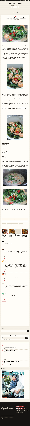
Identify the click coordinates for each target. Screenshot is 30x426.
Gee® (5, 273)
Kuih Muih (20, 10)
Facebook (2, 416)
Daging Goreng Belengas (7, 364)
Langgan (27, 337)
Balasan (5, 245)
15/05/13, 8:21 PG (6, 274)
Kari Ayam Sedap (6, 358)
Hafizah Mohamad (6, 249)
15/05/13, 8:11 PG (6, 261)
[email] (18, 7)
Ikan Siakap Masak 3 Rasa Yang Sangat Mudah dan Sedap (12, 344)
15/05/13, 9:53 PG (6, 283)
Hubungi (17, 12)
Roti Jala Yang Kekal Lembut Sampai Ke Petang (10, 347)
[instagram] (13, 7)
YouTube (2, 419)
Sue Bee (5, 293)
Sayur (9, 216)
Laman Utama (4, 10)
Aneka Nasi (12, 10)
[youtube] (15, 7)
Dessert (24, 10)
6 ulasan (18, 19)
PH (4, 260)
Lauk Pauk (8, 10)
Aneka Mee (17, 10)
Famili (13, 12)
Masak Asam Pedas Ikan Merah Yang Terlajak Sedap (11, 361)
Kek (27, 10)
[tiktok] (16, 7)
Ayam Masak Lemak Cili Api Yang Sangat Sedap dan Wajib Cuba (13, 353)
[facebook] (11, 7)
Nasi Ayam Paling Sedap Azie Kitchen (9, 350)
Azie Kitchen (15, 3)
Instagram (2, 418)
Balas (5, 256)
